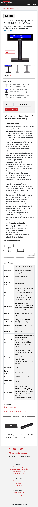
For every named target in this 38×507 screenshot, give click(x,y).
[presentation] (5, 429)
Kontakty (19, 495)
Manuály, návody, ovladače (19, 469)
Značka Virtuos (19, 493)
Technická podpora (19, 467)
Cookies (19, 485)
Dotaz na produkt (24, 104)
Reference (19, 483)
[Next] (32, 48)
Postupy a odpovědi (19, 471)
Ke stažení (12, 109)
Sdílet (10, 104)
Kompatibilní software (19, 473)
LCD (11, 76)
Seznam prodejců (19, 481)
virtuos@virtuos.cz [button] (19, 453)
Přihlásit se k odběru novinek (20, 457)
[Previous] (6, 48)
